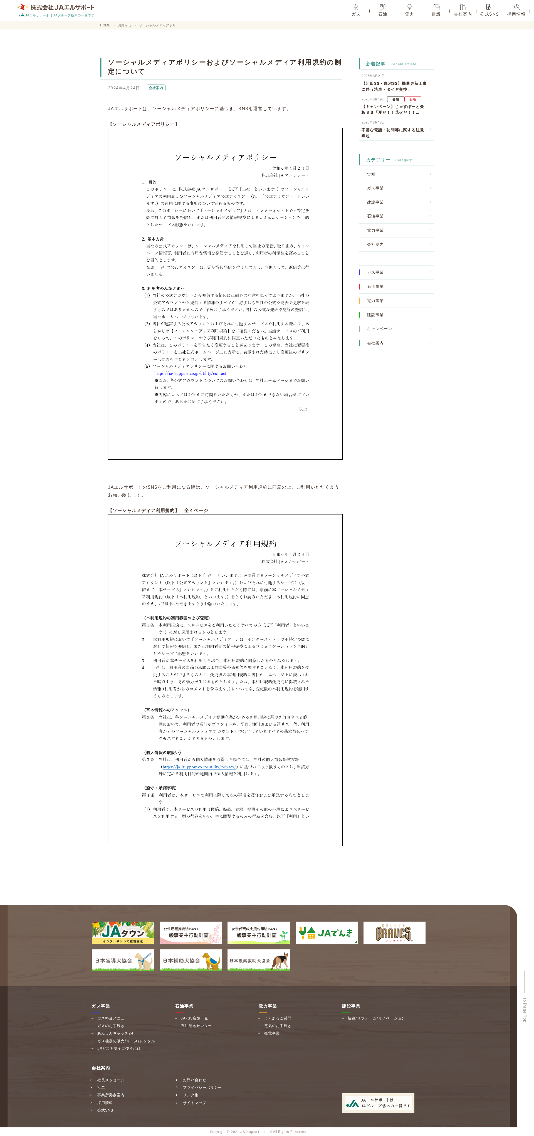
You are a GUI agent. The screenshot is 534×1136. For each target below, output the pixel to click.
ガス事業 (375, 187)
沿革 (101, 1087)
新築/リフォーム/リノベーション (377, 1018)
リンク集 (191, 1095)
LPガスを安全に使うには (119, 1048)
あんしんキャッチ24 (115, 1033)
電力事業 (375, 230)
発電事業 (272, 1033)
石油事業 (375, 216)
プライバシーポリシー (202, 1087)
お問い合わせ (194, 1080)
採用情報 (105, 1102)
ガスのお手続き (111, 1025)
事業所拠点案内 (111, 1095)
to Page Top (525, 1010)
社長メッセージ (111, 1080)
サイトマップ (194, 1102)
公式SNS (105, 1110)
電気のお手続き (277, 1025)
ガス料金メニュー (112, 1018)
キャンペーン (379, 328)
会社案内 (375, 244)
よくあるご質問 (277, 1018)
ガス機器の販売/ (126, 1041)
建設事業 (375, 201)
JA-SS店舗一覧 (194, 1018)
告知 (371, 173)
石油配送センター (196, 1025)
